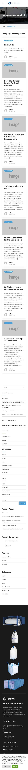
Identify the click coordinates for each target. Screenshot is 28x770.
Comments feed (6, 491)
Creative (4, 458)
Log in (3, 483)
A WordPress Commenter (9, 425)
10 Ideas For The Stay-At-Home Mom (13, 340)
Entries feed (5, 487)
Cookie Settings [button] (6, 766)
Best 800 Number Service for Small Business (12, 83)
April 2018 (4, 443)
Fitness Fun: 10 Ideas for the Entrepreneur (13, 239)
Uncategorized (8, 40)
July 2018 (4, 440)
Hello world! (9, 45)
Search (4, 500)
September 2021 (6, 436)
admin (11, 56)
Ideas (3, 462)
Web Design (5, 472)
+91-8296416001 (7, 732)
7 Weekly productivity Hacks (9, 411)
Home (3, 26)
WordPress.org (6, 494)
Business (4, 454)
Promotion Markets (7, 465)
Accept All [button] (15, 766)
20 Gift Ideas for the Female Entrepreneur (13, 288)
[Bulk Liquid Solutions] (14, 3)
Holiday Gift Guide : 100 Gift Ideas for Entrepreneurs (14, 136)
